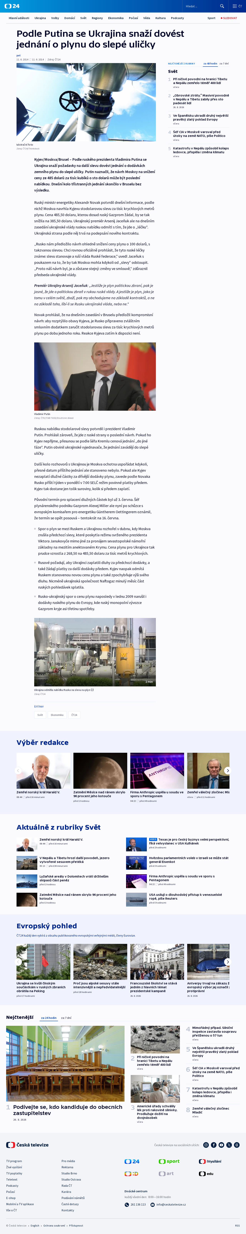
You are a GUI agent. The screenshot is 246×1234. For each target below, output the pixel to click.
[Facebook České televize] (214, 1145)
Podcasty (177, 18)
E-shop (11, 1198)
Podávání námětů (73, 1198)
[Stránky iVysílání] (210, 1161)
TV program (14, 1161)
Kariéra (66, 1192)
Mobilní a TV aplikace (20, 1204)
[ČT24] (12, 6)
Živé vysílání (14, 1167)
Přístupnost (76, 1225)
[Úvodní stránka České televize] (27, 1145)
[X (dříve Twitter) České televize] (229, 1145)
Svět (83, 18)
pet (19, 55)
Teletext (11, 1179)
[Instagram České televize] (206, 1145)
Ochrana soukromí (54, 1225)
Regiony (97, 18)
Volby (55, 18)
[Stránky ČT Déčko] (131, 1173)
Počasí (133, 18)
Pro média (68, 1161)
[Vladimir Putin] (95, 376)
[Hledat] (222, 6)
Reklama (67, 1167)
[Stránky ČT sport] (169, 1161)
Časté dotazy (70, 1204)
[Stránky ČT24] (132, 1161)
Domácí (69, 18)
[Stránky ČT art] (166, 1173)
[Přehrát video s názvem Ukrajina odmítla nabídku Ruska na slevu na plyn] (95, 652)
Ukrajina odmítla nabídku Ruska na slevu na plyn (62, 690)
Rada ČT (67, 1185)
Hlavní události (19, 18)
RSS (237, 1225)
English (35, 1225)
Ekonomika (116, 18)
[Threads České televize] (237, 1145)
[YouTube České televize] (221, 1145)
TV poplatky (14, 1173)
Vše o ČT (11, 1210)
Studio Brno (69, 1173)
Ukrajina (40, 18)
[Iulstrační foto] (86, 102)
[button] (95, 652)
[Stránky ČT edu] (206, 1173)
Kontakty (68, 1210)
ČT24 (74, 715)
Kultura (160, 18)
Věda (146, 18)
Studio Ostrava (71, 1179)
